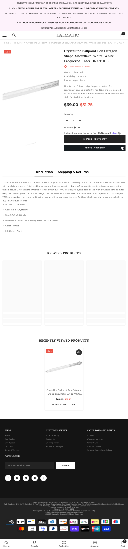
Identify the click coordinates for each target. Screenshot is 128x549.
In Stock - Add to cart (94, 139)
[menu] (4, 35)
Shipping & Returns (73, 172)
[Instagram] (17, 478)
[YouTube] (35, 478)
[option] (30, 90)
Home (5, 42)
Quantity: (69, 114)
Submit (65, 465)
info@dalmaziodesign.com (57, 28)
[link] (22, 316)
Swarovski (79, 72)
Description (43, 172)
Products (17, 42)
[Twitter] (43, 478)
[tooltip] (122, 148)
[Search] (14, 35)
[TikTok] (26, 478)
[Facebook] (8, 478)
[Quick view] (79, 352)
